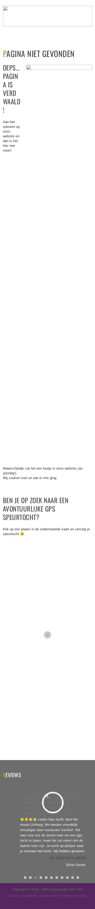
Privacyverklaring (74, 896)
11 (78, 877)
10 (72, 877)
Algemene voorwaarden (40, 896)
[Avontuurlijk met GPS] (47, 25)
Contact (14, 896)
